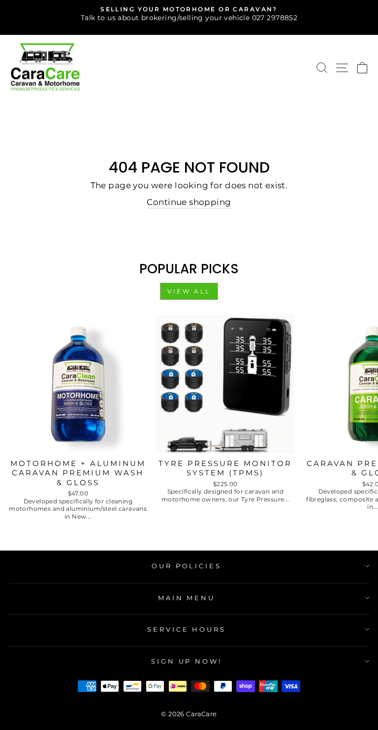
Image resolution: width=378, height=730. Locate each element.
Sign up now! (186, 661)
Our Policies (187, 566)
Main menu (187, 598)
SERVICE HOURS (186, 629)
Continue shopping (189, 202)
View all (189, 291)
